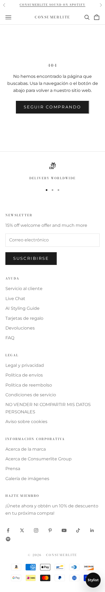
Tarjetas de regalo (24, 318)
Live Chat (15, 298)
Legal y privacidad (24, 365)
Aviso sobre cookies (26, 421)
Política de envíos (24, 375)
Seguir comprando (52, 106)
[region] (52, 171)
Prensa (12, 468)
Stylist (93, 580)
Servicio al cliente (24, 288)
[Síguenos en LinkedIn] (92, 530)
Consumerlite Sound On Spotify (52, 5)
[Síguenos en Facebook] (8, 530)
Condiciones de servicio (30, 394)
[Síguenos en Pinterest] (50, 530)
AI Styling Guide (22, 308)
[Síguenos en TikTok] (78, 530)
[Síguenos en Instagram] (36, 530)
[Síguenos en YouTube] (64, 530)
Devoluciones (20, 328)
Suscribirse (31, 258)
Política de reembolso (28, 385)
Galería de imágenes (27, 478)
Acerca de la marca (25, 449)
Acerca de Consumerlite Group (38, 458)
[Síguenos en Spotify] (8, 539)
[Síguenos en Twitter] (22, 530)
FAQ (9, 337)
